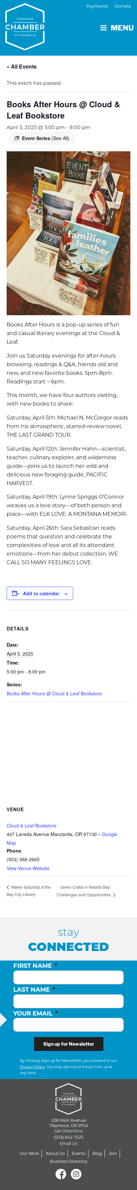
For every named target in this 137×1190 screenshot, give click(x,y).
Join (113, 1153)
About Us (55, 1153)
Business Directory (68, 1161)
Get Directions (68, 1130)
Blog (97, 1153)
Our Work (29, 1153)
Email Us (68, 1143)
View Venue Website (28, 868)
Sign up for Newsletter (68, 1044)
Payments (97, 6)
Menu (122, 28)
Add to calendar (41, 593)
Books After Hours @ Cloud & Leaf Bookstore (54, 693)
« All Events (22, 66)
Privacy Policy (32, 1067)
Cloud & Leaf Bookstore (32, 825)
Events (78, 1153)
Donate (123, 6)
